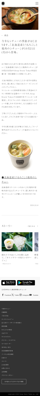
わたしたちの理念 (7, 330)
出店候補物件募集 (7, 351)
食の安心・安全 (6, 347)
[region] (20, 250)
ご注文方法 (5, 316)
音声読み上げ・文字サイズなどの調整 (14, 382)
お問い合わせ (6, 368)
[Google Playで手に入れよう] (26, 282)
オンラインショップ (6, 319)
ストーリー (4, 361)
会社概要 (4, 372)
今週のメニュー (6, 309)
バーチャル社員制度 (8, 354)
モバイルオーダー (6, 344)
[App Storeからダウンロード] (8, 282)
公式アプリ (5, 333)
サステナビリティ (6, 337)
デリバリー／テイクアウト (8, 340)
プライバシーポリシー (8, 375)
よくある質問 (5, 365)
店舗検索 (4, 312)
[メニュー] (36, 3)
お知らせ (4, 358)
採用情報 (4, 326)
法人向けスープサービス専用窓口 (12, 323)
